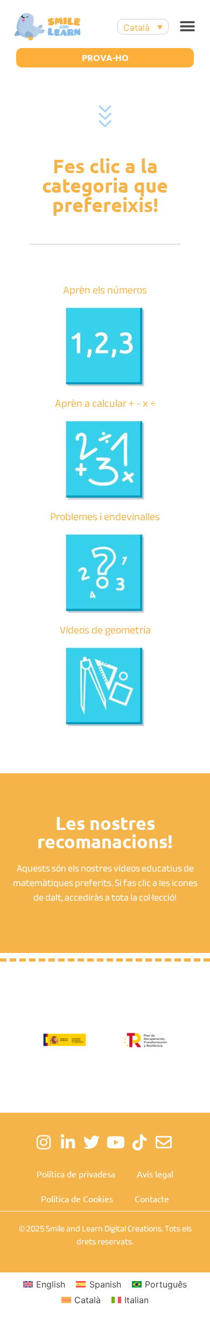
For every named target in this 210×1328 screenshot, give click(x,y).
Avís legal (155, 1173)
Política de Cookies (77, 1198)
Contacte (152, 1198)
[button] (187, 27)
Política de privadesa (76, 1173)
